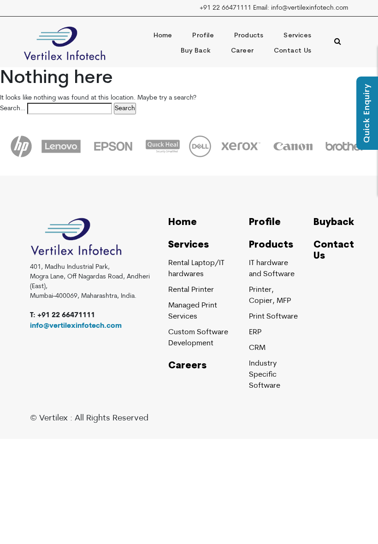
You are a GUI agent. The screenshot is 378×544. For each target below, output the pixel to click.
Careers (187, 366)
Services (297, 35)
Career (242, 50)
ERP (255, 332)
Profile (202, 35)
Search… (12, 108)
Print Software (273, 316)
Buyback (333, 222)
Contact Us (292, 50)
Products (249, 35)
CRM (257, 348)
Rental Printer (191, 290)
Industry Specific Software (264, 375)
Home (163, 35)
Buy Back (196, 50)
